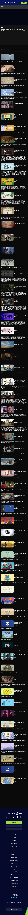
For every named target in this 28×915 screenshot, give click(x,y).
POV (3, 27)
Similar (8, 49)
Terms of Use (14, 886)
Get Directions (14, 897)
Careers (14, 840)
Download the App (14, 860)
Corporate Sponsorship (14, 869)
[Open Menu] (26, 7)
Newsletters (14, 825)
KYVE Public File (14, 880)
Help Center (14, 843)
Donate (23, 2)
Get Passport (14, 854)
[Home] (14, 813)
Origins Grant (14, 866)
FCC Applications (14, 883)
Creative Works (14, 871)
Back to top (14, 909)
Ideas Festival (14, 863)
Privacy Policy (14, 889)
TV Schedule (14, 849)
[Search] (19, 2)
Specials (3, 49)
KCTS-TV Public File (14, 877)
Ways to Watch (14, 857)
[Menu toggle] (2, 2)
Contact (14, 837)
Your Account (14, 846)
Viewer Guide (14, 851)
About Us (14, 834)
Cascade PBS (12, 902)
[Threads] (21, 817)
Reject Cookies (14, 829)
